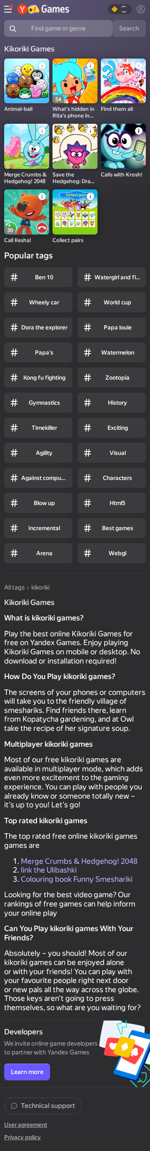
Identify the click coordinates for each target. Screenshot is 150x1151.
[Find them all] (123, 81)
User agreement (25, 1124)
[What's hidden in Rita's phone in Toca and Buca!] (75, 81)
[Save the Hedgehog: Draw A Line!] (75, 146)
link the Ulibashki (49, 869)
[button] (120, 9)
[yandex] (43, 9)
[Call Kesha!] (26, 212)
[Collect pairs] (75, 212)
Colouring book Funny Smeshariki (76, 879)
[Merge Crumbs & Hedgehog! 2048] (26, 146)
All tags (14, 587)
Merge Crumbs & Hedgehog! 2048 (79, 861)
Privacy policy (22, 1137)
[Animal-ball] (26, 81)
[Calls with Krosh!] (123, 146)
